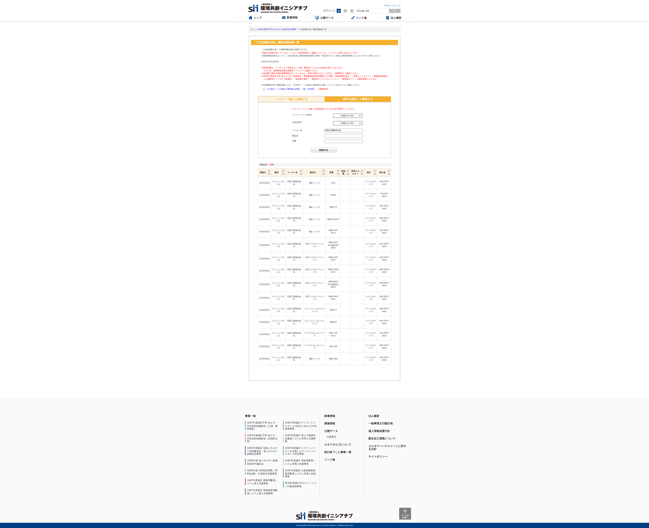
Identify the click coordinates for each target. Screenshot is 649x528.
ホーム (252, 29)
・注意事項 (330, 436)
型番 (294, 141)
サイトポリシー (377, 456)
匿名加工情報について (381, 438)
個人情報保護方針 (379, 430)
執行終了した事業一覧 (337, 452)
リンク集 (329, 459)
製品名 (295, 136)
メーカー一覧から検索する (291, 99)
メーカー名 (297, 130)
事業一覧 (250, 416)
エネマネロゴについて (337, 444)
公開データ (331, 431)
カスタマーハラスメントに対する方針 (387, 447)
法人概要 (373, 415)
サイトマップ (393, 5)
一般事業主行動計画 (380, 423)
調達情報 (329, 423)
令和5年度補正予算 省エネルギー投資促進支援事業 (276, 29)
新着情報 (329, 415)
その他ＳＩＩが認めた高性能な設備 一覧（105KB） (291, 89)
